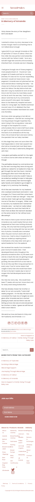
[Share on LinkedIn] (25, 323)
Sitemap (5, 483)
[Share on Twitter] (15, 323)
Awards (4, 436)
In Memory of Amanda (9, 378)
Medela (20, 437)
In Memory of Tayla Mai (9, 361)
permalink (13, 331)
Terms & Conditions (18, 483)
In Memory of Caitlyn (9, 338)
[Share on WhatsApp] (9, 323)
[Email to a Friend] (19, 323)
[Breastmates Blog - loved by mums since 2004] (17, 8)
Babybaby (21, 455)
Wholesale (5, 470)
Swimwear (13, 441)
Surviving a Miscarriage (9, 364)
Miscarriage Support (8, 368)
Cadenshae (22, 451)
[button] (2, 8)
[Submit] (31, 13)
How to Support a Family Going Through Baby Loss (26, 338)
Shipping (29, 430)
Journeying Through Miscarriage (13, 371)
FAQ (28, 434)
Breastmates (22, 430)
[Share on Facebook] (12, 323)
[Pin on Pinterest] (22, 323)
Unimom (21, 434)
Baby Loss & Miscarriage (9, 19)
